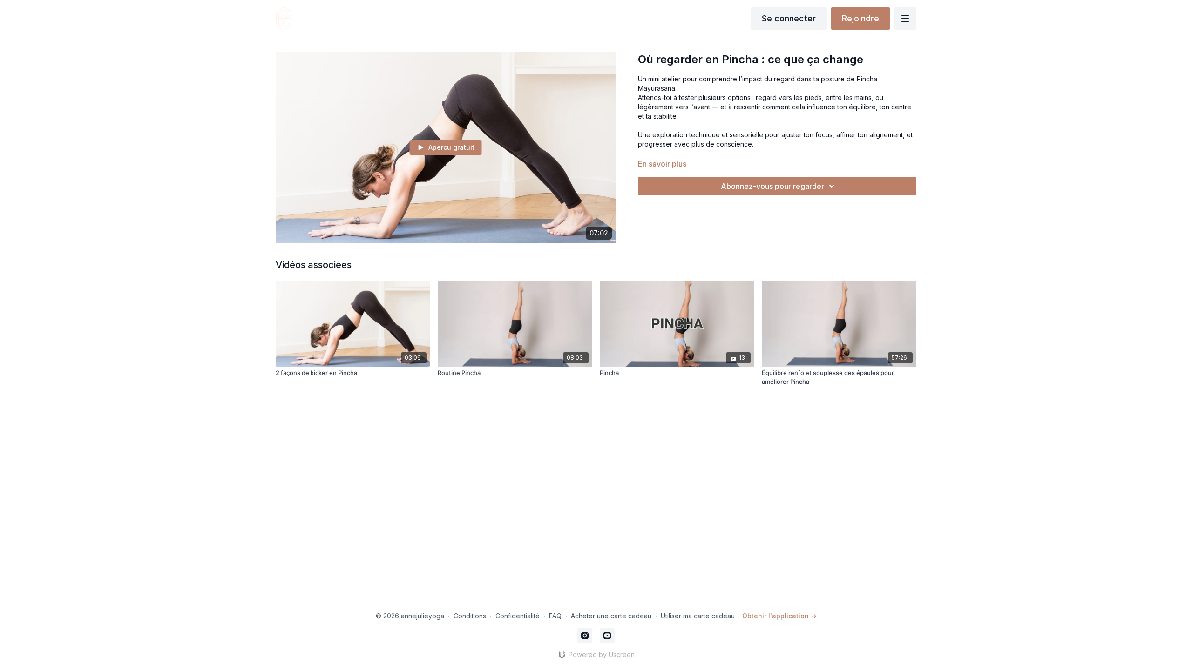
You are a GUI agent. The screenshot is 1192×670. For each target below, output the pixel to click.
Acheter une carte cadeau (611, 616)
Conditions (470, 616)
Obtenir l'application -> (779, 616)
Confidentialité (517, 616)
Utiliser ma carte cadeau (698, 616)
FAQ (555, 616)
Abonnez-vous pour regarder (772, 186)
